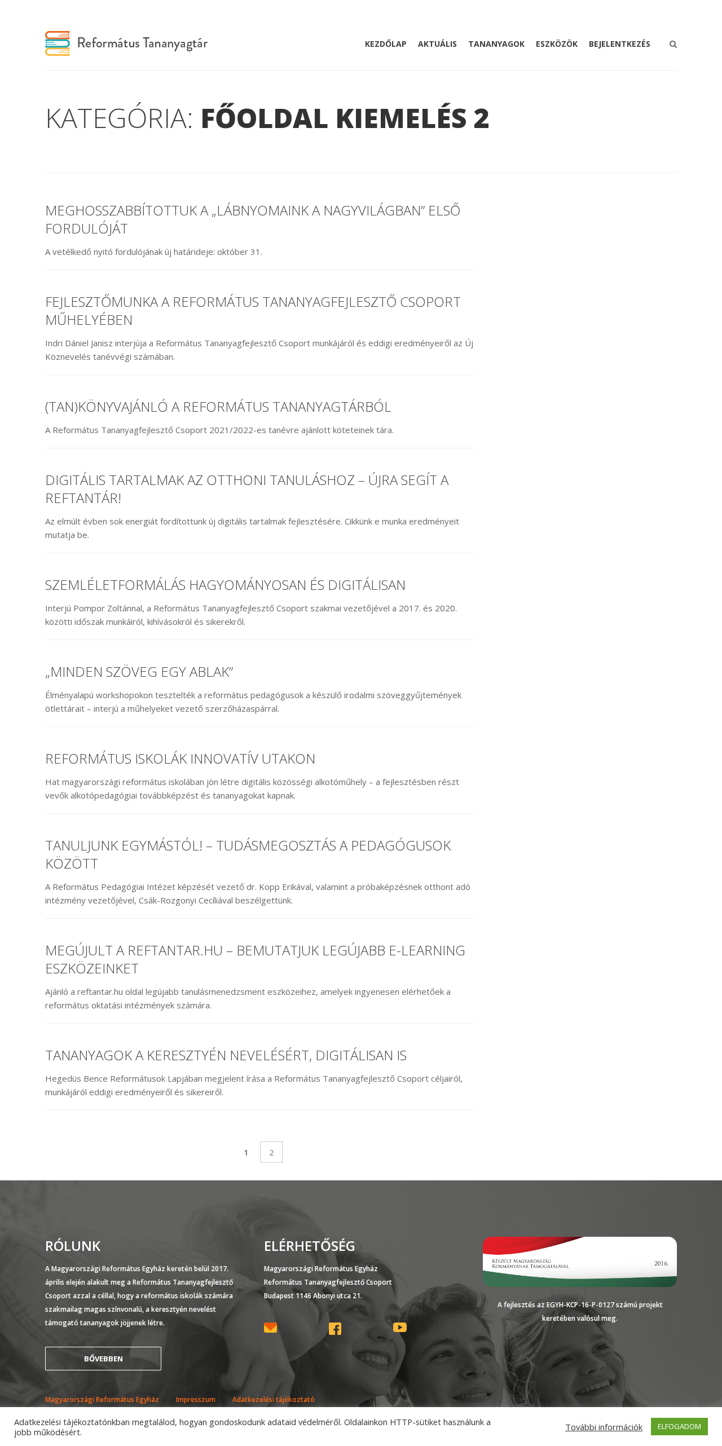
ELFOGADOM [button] (679, 1426)
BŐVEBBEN (103, 1359)
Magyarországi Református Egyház (102, 1399)
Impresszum (195, 1399)
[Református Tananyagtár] (126, 49)
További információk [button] (603, 1427)
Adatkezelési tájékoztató (273, 1399)
